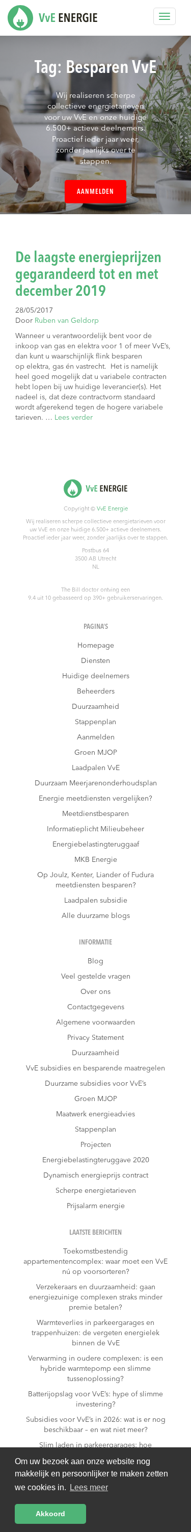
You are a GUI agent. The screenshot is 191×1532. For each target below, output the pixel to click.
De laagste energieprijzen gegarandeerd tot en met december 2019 (88, 274)
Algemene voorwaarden (95, 1022)
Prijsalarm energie (96, 1206)
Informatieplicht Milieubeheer (95, 829)
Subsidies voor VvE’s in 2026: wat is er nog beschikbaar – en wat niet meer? (96, 1425)
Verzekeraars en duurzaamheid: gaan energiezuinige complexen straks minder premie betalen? (95, 1297)
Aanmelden (95, 192)
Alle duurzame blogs (96, 916)
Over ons (95, 991)
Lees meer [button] (89, 1487)
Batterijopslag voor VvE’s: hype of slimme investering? (95, 1399)
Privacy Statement (95, 1037)
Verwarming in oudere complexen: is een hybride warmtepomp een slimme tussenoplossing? (95, 1369)
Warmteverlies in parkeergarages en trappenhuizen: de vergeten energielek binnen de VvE (95, 1333)
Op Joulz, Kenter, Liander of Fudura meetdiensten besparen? (95, 880)
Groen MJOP (95, 752)
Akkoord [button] (50, 1514)
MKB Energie (95, 859)
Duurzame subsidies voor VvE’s (95, 1083)
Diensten (95, 661)
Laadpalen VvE (96, 768)
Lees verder (73, 417)
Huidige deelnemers (95, 676)
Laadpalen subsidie (95, 900)
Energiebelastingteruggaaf (95, 844)
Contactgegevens (95, 1007)
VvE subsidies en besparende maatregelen (95, 1068)
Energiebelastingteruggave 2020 (95, 1160)
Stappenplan (95, 722)
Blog (95, 961)
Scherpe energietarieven (96, 1190)
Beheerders (96, 691)
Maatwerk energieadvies (95, 1114)
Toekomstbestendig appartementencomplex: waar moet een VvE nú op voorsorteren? (95, 1261)
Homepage (95, 645)
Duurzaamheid (95, 706)
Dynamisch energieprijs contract (95, 1175)
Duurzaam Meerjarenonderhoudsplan (96, 783)
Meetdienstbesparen (95, 814)
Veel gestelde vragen (95, 976)
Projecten (95, 1144)
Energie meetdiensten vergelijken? (95, 798)
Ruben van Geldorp (67, 320)
